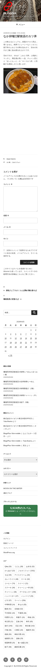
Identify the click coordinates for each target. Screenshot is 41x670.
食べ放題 (23, 643)
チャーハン (11, 592)
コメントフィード (10, 548)
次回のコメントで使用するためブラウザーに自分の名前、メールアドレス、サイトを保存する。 (20, 253)
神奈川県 (19, 634)
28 (26, 347)
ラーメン (20, 600)
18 (11, 343)
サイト (6, 239)
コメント (7, 184)
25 (11, 347)
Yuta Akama (21, 33)
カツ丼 (8, 162)
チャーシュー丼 (25, 588)
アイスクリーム (22, 575)
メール (7, 227)
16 (36, 338)
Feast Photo (11, 159)
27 (21, 347)
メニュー (22, 24)
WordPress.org (9, 552)
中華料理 (10, 604)
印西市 (9, 617)
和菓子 (20, 617)
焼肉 (8, 634)
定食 (19, 621)
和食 (31, 617)
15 (31, 338)
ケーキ (25, 579)
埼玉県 (9, 621)
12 (16, 338)
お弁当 (30, 566)
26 (16, 347)
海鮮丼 (30, 630)
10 (5, 338)
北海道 (18, 609)
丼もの (22, 604)
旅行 (8, 626)
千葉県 (22, 613)
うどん (18, 566)
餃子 (8, 647)
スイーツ (23, 583)
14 (26, 338)
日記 (18, 626)
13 (21, 338)
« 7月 (10, 355)
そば (8, 575)
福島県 (9, 638)
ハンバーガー (11, 596)
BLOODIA (9, 13)
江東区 (18, 630)
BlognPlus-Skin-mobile (11, 433)
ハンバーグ (27, 596)
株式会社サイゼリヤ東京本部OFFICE (17, 418)
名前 (6, 215)
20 (21, 343)
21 (26, 343)
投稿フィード (8, 543)
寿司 (29, 621)
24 (5, 347)
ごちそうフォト (16, 162)
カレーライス (11, 579)
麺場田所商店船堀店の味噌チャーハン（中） (20, 395)
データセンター (28, 592)
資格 (19, 638)
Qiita (8, 566)
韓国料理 (10, 643)
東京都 (30, 626)
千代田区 (10, 613)
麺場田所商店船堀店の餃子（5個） (16, 402)
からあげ (10, 571)
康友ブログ (7, 493)
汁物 (8, 630)
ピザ (8, 600)
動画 (8, 609)
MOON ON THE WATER (12, 488)
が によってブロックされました (21, 511)
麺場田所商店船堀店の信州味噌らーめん (18, 382)
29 (31, 347)
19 (16, 343)
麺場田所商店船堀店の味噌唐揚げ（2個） (19, 388)
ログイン (6, 539)
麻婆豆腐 (19, 647)
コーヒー (10, 583)
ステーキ (10, 588)
